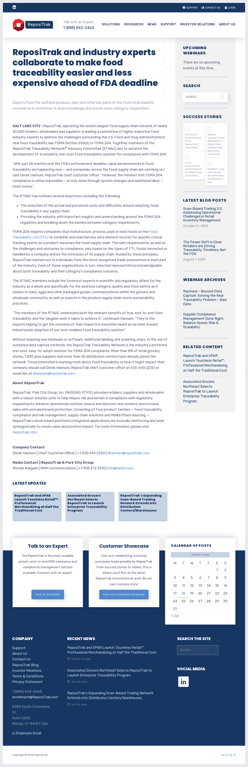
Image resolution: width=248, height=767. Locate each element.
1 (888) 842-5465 (78, 27)
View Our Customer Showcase (124, 594)
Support (168, 24)
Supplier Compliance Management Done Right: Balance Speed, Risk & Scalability (203, 320)
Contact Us (21, 659)
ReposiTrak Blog (25, 665)
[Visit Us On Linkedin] (183, 678)
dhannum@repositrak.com (54, 373)
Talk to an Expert (48, 546)
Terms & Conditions (27, 676)
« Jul (175, 616)
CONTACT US (212, 7)
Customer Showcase (124, 546)
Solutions (111, 24)
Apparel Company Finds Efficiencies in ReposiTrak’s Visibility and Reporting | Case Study (216, 144)
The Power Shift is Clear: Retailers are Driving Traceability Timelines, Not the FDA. (204, 248)
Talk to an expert (47, 594)
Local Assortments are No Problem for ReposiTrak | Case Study (193, 169)
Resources (134, 24)
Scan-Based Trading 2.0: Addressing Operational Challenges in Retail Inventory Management (202, 214)
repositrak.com (25, 432)
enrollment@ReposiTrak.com (35, 697)
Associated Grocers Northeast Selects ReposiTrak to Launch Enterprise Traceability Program (87, 503)
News (152, 24)
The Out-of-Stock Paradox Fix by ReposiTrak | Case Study (193, 141)
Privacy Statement (27, 682)
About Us (227, 24)
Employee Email (28, 733)
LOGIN (231, 7)
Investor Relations (197, 24)
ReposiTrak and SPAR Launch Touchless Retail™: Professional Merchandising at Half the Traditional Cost (205, 363)
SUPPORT (192, 7)
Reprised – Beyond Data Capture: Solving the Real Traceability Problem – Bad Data (204, 297)
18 (183, 593)
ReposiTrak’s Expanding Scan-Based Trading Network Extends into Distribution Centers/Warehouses (141, 503)
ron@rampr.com (120, 468)
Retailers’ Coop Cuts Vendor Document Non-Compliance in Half (216, 175)
